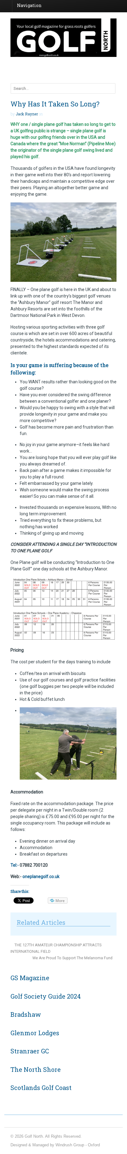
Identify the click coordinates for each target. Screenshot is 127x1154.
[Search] (110, 88)
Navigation (29, 5)
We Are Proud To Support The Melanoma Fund (72, 958)
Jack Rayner (27, 113)
